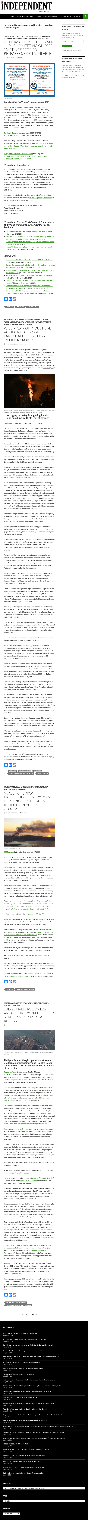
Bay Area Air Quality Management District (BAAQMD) (22, 319)
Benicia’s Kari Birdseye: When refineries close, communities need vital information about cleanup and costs (38, 1426)
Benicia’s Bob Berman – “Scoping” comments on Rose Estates (23, 1351)
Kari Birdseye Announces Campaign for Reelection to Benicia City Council (28, 1345)
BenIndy (20, 57)
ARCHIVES (77, 16)
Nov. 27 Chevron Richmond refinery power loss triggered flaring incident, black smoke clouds (29, 801)
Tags (5, 1496)
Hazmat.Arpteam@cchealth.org (40, 198)
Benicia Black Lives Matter (25, 16)
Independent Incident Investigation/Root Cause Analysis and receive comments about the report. (29, 145)
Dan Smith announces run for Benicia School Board (20, 1333)
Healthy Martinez (25, 771)
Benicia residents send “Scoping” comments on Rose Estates (23, 1368)
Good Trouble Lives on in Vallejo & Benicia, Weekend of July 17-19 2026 (27, 1391)
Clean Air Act (15, 321)
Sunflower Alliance (24, 324)
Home (12, 16)
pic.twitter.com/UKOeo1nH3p (36, 909)
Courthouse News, (10, 1072)
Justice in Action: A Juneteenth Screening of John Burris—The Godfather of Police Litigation (33, 1432)
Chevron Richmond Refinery (25, 989)
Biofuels (7, 1002)
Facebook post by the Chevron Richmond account (23, 867)
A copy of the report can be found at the (18, 154)
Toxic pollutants (32, 306)
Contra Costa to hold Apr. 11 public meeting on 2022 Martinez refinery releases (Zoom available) (29, 48)
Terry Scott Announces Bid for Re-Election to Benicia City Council (25, 1409)
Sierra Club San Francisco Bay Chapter (21, 773)
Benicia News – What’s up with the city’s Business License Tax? (23, 1467)
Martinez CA (23, 38)
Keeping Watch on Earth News (38, 1004)
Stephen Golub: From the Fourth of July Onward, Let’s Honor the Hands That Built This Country (35, 1415)
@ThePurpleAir (10, 909)
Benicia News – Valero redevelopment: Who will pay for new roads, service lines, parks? (32, 1386)
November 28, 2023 (35, 914)
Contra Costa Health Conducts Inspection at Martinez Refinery (29, 260)
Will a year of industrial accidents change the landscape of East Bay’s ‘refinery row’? (27, 334)
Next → (34, 1314)
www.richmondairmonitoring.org (16, 976)
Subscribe (67, 46)
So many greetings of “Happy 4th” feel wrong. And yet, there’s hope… (25, 1421)
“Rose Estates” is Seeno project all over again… (18, 1374)
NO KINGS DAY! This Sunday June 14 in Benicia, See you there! (24, 1455)
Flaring (14, 789)
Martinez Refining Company (38, 38)
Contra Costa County (11, 36)
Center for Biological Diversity (42, 1178)
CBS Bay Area (9, 852)
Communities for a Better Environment (18, 1305)
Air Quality (9, 306)
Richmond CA (22, 789)
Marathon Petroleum (27, 323)
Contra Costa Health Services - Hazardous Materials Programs (26, 1003)
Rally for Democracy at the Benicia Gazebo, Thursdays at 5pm (23, 1473)
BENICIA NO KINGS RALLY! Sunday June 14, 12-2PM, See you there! (26, 1450)
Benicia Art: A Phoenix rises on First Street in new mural (22, 1461)
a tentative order (22, 1129)
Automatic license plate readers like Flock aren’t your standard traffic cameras (29, 1380)
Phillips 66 (16, 1005)
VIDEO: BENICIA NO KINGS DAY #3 (15, 1444)
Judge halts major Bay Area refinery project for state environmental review (29, 1015)
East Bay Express (10, 423)
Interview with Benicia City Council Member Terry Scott (21, 1362)
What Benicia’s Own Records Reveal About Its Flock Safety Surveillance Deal (28, 1403)
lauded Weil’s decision (28, 1181)
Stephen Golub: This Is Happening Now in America (20, 1397)
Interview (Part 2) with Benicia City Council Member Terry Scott (24, 1339)
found (28, 1279)
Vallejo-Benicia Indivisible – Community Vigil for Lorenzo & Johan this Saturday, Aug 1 (32, 1357)
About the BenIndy (66, 16)
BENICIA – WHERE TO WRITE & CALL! (47, 16)
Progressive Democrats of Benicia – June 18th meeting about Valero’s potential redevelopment (34, 1438)
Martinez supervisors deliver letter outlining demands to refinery (30, 231)
